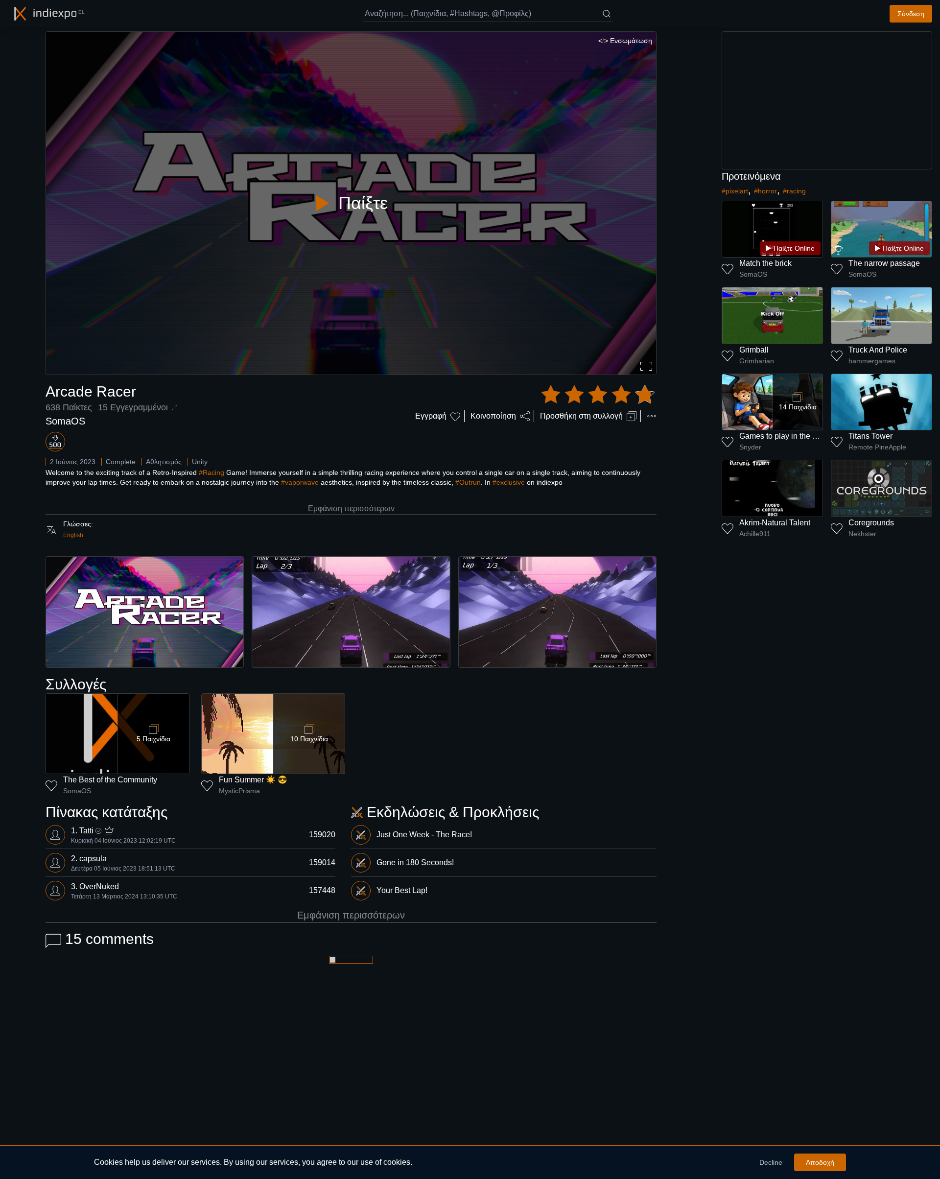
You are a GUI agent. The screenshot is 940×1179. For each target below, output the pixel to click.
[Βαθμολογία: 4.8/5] (598, 394)
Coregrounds (871, 523)
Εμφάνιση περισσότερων (351, 508)
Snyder (750, 447)
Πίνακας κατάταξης (106, 812)
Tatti (86, 830)
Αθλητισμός (164, 462)
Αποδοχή (820, 1162)
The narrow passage (884, 263)
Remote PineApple (877, 447)
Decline (770, 1162)
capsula (93, 858)
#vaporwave (300, 482)
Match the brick (765, 263)
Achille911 (755, 534)
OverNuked (99, 886)
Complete (121, 462)
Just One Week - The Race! (424, 834)
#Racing (211, 472)
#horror (765, 191)
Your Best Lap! (401, 890)
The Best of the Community (110, 780)
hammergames (871, 361)
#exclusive (509, 482)
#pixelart (735, 191)
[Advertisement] (827, 100)
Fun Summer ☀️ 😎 (253, 780)
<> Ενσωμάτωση (625, 41)
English (73, 535)
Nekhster (862, 534)
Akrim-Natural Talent (774, 523)
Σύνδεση (910, 14)
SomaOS (65, 421)
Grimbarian (756, 361)
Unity (200, 462)
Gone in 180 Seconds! (415, 862)
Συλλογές (76, 684)
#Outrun (468, 482)
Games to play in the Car (782, 436)
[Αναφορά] (652, 416)
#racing (794, 191)
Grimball (754, 350)
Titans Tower (870, 436)
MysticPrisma (239, 791)
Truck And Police (877, 350)
